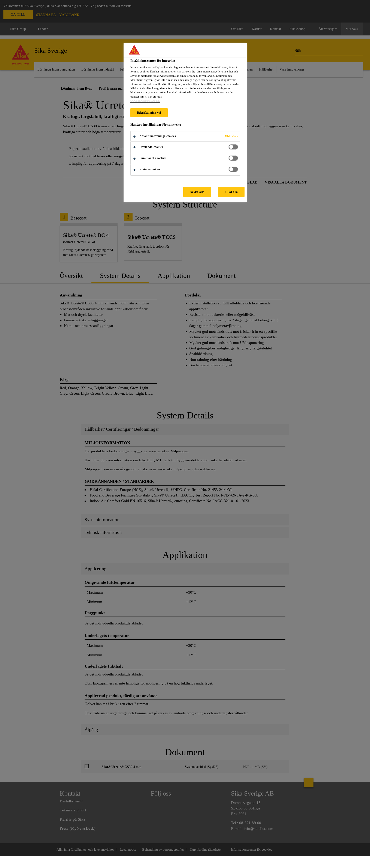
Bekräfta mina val (149, 112)
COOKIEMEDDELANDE (145, 100)
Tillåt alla (231, 192)
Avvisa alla (197, 192)
